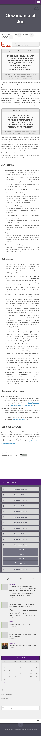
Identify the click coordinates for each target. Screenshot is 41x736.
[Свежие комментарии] (33, 579)
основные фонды (27, 78)
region (28, 131)
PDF (3, 44)
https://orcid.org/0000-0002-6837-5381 (22, 405)
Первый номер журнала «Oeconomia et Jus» (22, 645)
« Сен (3, 682)
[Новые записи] (7, 579)
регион (10, 76)
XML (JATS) (8, 44)
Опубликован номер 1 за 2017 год (19, 624)
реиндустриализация (15, 78)
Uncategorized (7, 694)
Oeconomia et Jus (20, 18)
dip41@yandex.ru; (34, 403)
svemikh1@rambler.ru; (20, 419)
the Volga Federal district (18, 131)
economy (33, 131)
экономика (16, 76)
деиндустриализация (27, 76)
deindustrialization (11, 133)
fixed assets (32, 133)
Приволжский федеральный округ (26, 74)
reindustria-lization (23, 133)
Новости (12, 584)
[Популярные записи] (20, 579)
